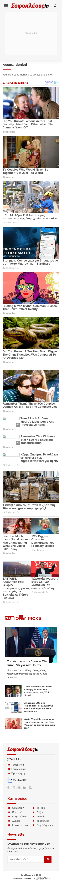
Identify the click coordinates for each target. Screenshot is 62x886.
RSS (29, 787)
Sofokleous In (30, 6)
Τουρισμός (43, 820)
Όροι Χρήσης (18, 773)
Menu (6, 5)
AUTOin (41, 816)
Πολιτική (17, 812)
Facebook (9, 787)
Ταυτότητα (17, 764)
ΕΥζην (40, 812)
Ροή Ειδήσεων (45, 825)
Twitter (14, 787)
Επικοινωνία (18, 769)
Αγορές (16, 820)
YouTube (19, 787)
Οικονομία (18, 807)
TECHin (41, 807)
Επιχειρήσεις (19, 816)
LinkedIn (24, 787)
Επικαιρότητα (20, 825)
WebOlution (43, 878)
